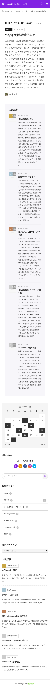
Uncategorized (11, 514)
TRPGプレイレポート (17, 507)
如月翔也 (20, 461)
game (7, 493)
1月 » (43, 444)
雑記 (9, 29)
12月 (25, 11)
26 (25, 435)
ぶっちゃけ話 (11, 527)
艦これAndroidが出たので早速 (14, 616)
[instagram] (30, 466)
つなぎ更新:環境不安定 (20, 35)
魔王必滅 (14, 4)
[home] (16, 466)
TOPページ (8, 11)
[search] (45, 476)
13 (31, 425)
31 (13, 440)
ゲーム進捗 (10, 521)
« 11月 (7, 444)
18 (19, 430)
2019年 (18, 11)
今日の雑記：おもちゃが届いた (15, 640)
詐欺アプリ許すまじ (26, 177)
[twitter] (34, 466)
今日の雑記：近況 (25, 119)
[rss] (20, 466)
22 (42, 430)
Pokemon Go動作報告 (27, 348)
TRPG (8, 500)
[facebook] (25, 466)
